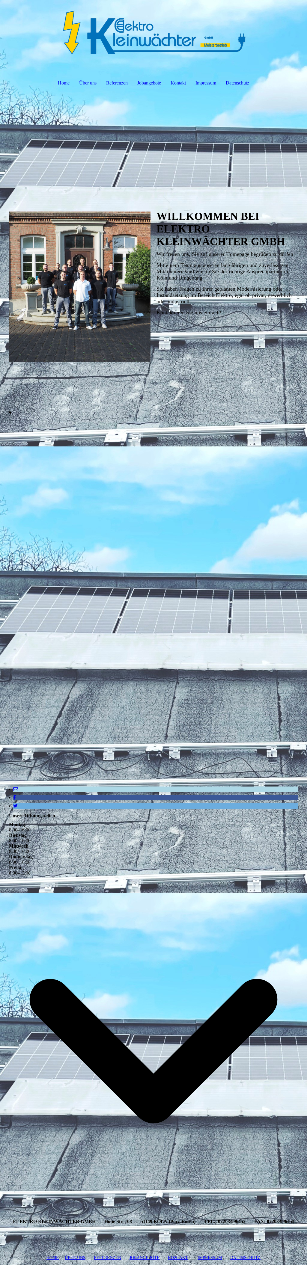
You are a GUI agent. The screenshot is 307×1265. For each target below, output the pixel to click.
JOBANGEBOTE (144, 1257)
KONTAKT (178, 1257)
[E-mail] (15, 789)
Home (64, 82)
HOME (52, 1257)
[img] (153, 32)
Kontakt (178, 82)
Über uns (88, 82)
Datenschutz (237, 82)
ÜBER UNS (75, 1257)
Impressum (205, 82)
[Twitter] (15, 805)
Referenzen (117, 82)
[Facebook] (14, 797)
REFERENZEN (107, 1257)
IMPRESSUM (210, 1257)
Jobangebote (149, 82)
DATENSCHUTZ (245, 1257)
